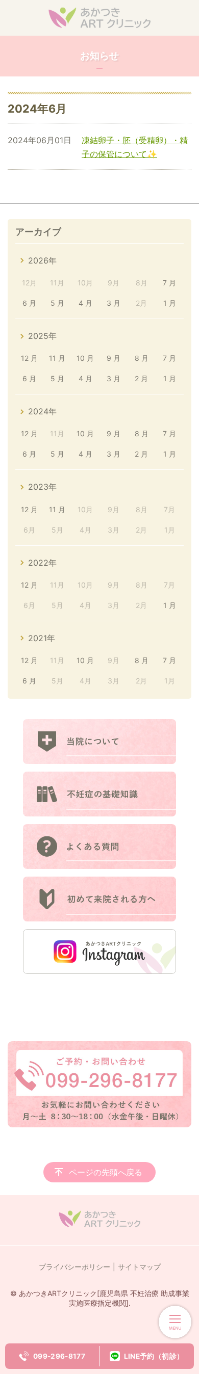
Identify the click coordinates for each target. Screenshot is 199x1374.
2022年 (42, 563)
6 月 (29, 303)
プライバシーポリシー (74, 1266)
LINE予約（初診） (154, 1356)
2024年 (42, 411)
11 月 (57, 358)
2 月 (141, 378)
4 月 (85, 303)
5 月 (57, 303)
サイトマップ (139, 1266)
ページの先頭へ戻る (105, 1172)
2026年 (42, 260)
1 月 (169, 303)
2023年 (42, 487)
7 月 (169, 282)
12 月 (29, 358)
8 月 (141, 358)
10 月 (85, 358)
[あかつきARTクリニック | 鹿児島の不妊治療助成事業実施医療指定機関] (99, 18)
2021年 (41, 638)
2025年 (42, 336)
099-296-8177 (59, 1356)
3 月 (113, 303)
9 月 (113, 358)
